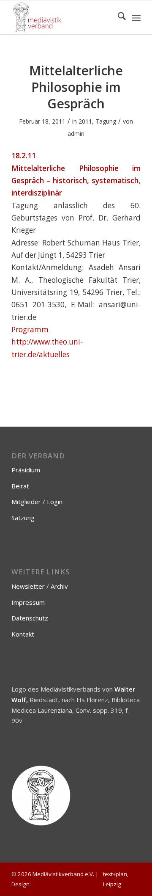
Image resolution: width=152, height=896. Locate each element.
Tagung (105, 121)
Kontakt (22, 634)
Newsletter (28, 586)
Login (54, 501)
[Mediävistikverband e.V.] (63, 17)
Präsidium (25, 470)
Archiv (59, 586)
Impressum (28, 602)
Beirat (20, 486)
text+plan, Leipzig (115, 879)
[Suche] (117, 17)
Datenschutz (29, 618)
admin (76, 134)
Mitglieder (26, 501)
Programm (30, 329)
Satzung (23, 517)
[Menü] (136, 17)
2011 (85, 121)
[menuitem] (117, 17)
